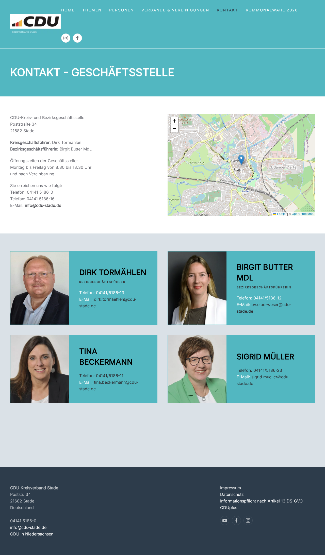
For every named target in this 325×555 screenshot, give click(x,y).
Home (68, 10)
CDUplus (228, 507)
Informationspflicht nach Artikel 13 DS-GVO (261, 500)
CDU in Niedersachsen (31, 533)
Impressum (230, 487)
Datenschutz (232, 494)
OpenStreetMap (303, 213)
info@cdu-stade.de (43, 205)
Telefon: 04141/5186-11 (101, 375)
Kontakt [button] (227, 10)
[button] (241, 160)
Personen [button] (121, 10)
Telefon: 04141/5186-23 (259, 370)
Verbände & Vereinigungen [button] (175, 10)
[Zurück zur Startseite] (35, 24)
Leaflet (281, 213)
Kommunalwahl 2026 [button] (272, 10)
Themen (92, 10)
